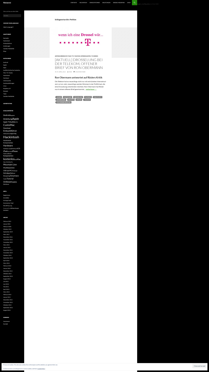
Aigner (59, 97)
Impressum (6, 321)
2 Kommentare (80, 72)
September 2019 (8, 232)
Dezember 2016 (8, 237)
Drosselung (78, 97)
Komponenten (8, 156)
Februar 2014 (7, 266)
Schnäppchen (8, 173)
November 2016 (8, 239)
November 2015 (8, 242)
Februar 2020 (7, 226)
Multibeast (7, 168)
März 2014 (6, 263)
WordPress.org (7, 205)
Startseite (74, 2)
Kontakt (5, 324)
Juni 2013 (6, 284)
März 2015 (6, 245)
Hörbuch (14, 148)
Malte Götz (98, 97)
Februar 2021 (7, 221)
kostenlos (9, 159)
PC (13, 171)
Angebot (12, 115)
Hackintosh (83, 2)
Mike (70, 72)
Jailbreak (9, 153)
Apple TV (6, 122)
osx (13, 167)
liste (16, 159)
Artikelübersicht (61, 56)
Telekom (87, 99)
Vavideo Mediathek (119, 2)
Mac (19, 159)
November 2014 (8, 253)
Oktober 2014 (7, 255)
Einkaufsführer (95, 2)
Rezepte (5, 91)
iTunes (5, 153)
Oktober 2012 (7, 305)
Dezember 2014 (8, 250)
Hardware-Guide (7, 148)
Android (5, 62)
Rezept (15, 170)
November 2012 (8, 302)
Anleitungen (106, 2)
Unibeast (7, 181)
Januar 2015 (6, 247)
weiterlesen (91, 89)
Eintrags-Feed (7, 200)
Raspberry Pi (7, 88)
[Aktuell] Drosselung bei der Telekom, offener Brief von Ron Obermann (79, 63)
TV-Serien (94, 56)
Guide (9, 133)
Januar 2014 (6, 268)
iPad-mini (9, 151)
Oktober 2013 (7, 273)
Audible (12, 122)
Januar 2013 (6, 297)
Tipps (4, 94)
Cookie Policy (41, 368)
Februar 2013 (7, 294)
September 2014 (8, 258)
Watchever (6, 184)
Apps (4, 67)
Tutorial (10, 178)
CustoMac (9, 124)
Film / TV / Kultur (74, 56)
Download (6, 128)
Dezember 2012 (8, 300)
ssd (14, 173)
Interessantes (85, 56)
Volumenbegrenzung (64, 102)
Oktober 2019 (7, 229)
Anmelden (6, 198)
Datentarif (67, 97)
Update (14, 182)
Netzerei (7, 2)
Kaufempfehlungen (8, 83)
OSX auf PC (7, 170)
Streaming (6, 176)
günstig (13, 133)
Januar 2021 (6, 224)
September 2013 (8, 276)
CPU (16, 122)
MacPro (11, 162)
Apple (5, 65)
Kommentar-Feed (8, 203)
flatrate (88, 97)
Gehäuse (5, 133)
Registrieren (6, 195)
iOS (18, 148)
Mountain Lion (10, 164)
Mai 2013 (6, 286)
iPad (5, 151)
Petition (71, 99)
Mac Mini (6, 162)
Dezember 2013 (8, 271)
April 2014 (6, 260)
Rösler (79, 99)
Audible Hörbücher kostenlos (11, 70)
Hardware (6, 78)
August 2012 (7, 310)
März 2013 (6, 292)
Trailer (5, 179)
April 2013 (6, 289)
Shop (129, 2)
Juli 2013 (5, 281)
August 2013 (7, 279)
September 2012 (8, 307)
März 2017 (6, 234)
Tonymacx (14, 176)
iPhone (15, 151)
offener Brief (61, 99)
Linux (4, 86)
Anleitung (7, 119)
